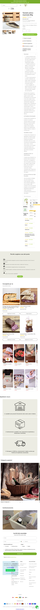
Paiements (22, 575)
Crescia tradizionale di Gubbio (25, 306)
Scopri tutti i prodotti (33, 563)
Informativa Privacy (13, 557)
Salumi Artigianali (5, 502)
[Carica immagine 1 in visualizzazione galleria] (5, 32)
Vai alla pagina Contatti (10, 573)
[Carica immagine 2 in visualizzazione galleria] (9, 32)
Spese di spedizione (31, 20)
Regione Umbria (32, 580)
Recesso (21, 581)
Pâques (30, 572)
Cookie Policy (30, 606)
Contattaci (20, 276)
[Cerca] (16, 5)
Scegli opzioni (29, 313)
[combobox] (9, 5)
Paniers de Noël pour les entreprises (33, 567)
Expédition (22, 573)
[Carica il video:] (20, 520)
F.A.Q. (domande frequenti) (23, 570)
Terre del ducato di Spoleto (32, 583)
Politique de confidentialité (22, 579)
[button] (18, 5)
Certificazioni (31, 586)
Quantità (24, 28)
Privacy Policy (26, 606)
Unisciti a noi (20, 553)
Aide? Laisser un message (23, 564)
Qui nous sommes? (23, 567)
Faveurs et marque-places (32, 577)
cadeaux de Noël (32, 569)
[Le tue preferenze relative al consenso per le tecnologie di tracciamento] (38, 608)
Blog (30, 574)
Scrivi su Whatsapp (10, 570)
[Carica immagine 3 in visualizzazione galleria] (14, 32)
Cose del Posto (8, 606)
